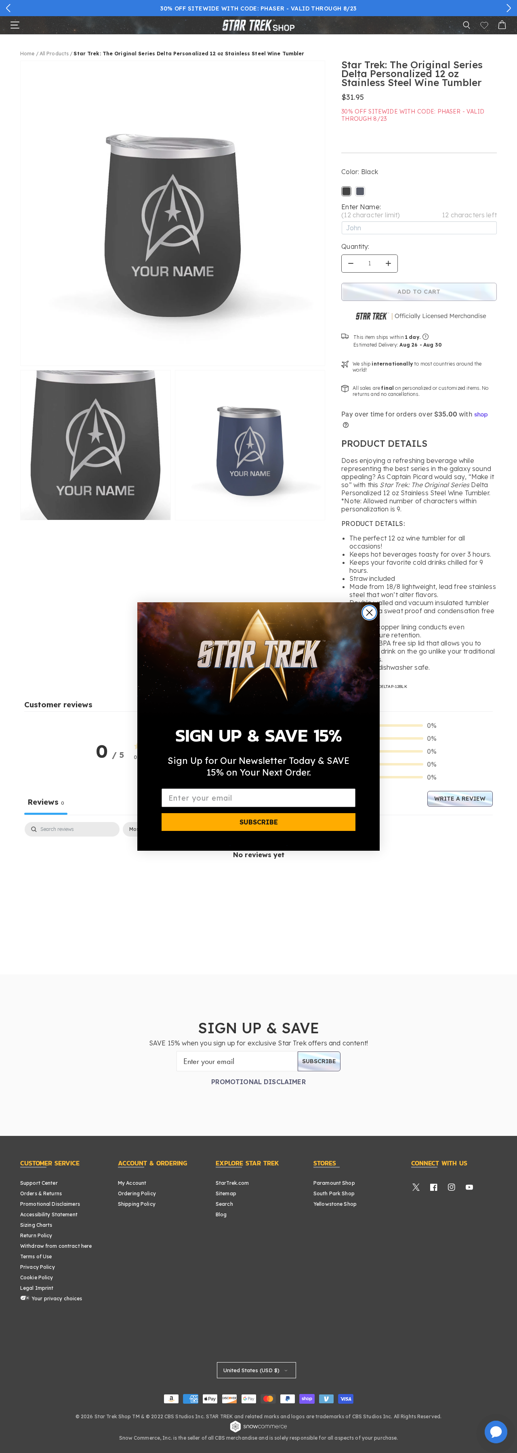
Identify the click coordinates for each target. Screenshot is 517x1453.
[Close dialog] (369, 613)
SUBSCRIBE (259, 822)
